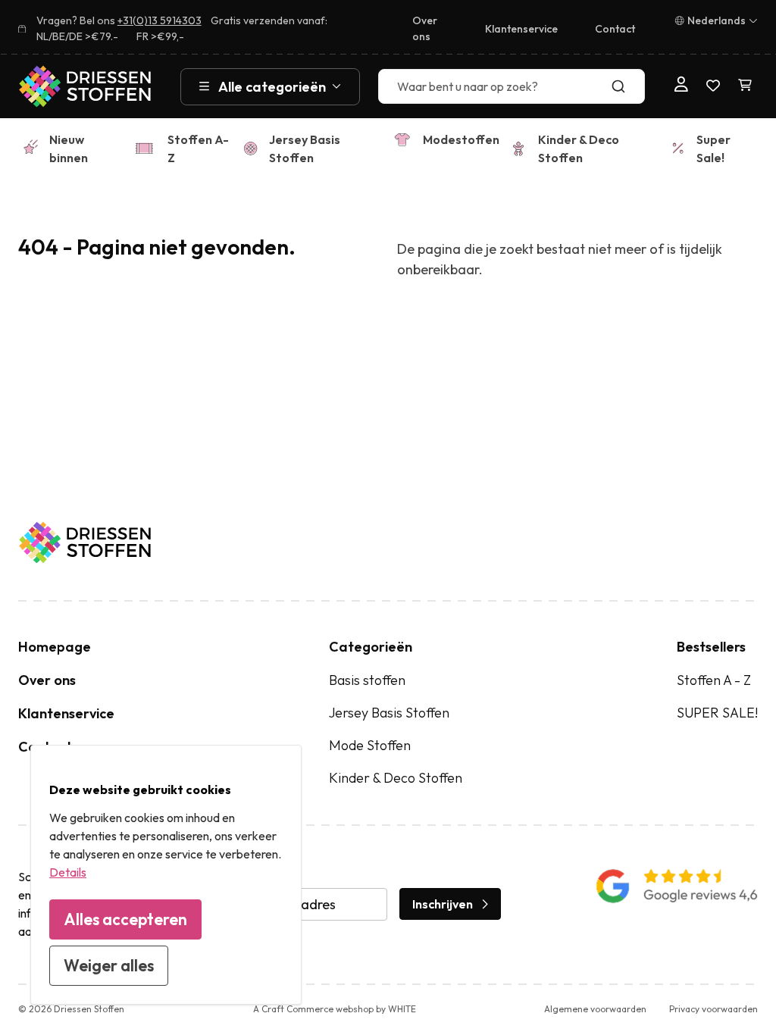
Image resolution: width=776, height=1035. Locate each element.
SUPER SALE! (717, 712)
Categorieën (370, 646)
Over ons (424, 28)
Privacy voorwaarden (713, 1009)
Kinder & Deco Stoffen (578, 148)
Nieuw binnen (68, 148)
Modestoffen (461, 139)
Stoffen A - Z (714, 680)
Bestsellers (711, 646)
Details (67, 872)
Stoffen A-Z (198, 148)
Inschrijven (442, 903)
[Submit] (626, 86)
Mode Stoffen (370, 745)
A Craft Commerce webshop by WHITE (334, 1009)
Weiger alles (109, 965)
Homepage (54, 646)
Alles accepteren (125, 919)
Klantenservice (521, 29)
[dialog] (166, 875)
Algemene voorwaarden (595, 1009)
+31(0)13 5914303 (159, 20)
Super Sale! (713, 148)
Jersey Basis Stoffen (304, 148)
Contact (615, 29)
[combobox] (511, 86)
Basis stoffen (367, 680)
